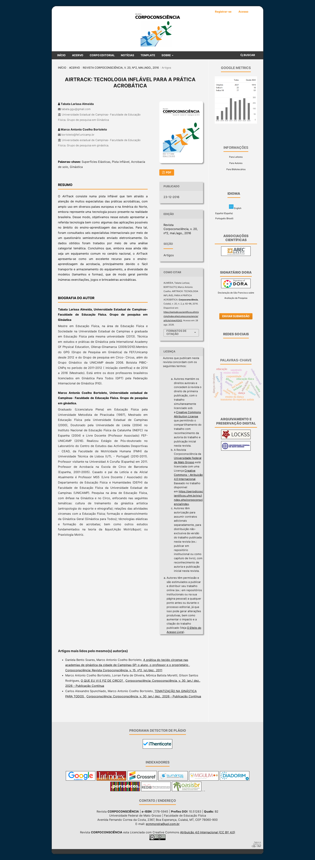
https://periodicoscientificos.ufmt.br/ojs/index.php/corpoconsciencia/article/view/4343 (181, 316)
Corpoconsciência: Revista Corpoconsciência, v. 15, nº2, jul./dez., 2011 (113, 670)
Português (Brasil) (224, 218)
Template (148, 55)
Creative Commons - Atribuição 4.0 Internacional (188, 475)
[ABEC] (236, 255)
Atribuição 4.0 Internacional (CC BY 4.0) (207, 832)
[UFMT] (236, 449)
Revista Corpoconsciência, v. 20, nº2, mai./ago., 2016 (121, 67)
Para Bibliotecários (236, 169)
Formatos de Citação (176, 332)
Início (61, 55)
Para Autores (235, 163)
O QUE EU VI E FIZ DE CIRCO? (102, 680)
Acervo (77, 55)
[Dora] (236, 287)
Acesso (243, 11)
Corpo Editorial (102, 55)
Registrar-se (223, 11)
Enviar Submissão (236, 316)
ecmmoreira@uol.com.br (163, 824)
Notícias (127, 55)
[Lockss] (236, 438)
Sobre (166, 55)
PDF (168, 172)
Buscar (249, 55)
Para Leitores (236, 157)
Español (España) (224, 213)
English (237, 208)
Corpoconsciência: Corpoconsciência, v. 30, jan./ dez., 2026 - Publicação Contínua (143, 696)
